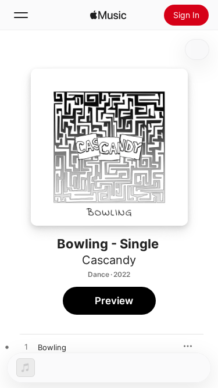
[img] (108, 15)
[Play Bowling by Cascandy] (26, 347)
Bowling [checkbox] (52, 347)
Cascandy (109, 260)
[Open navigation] (21, 15)
